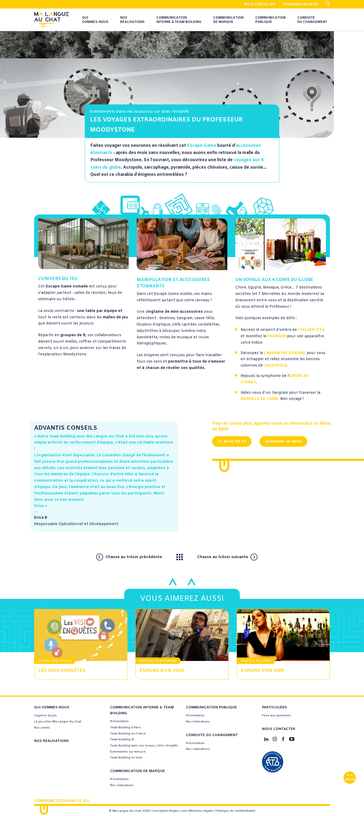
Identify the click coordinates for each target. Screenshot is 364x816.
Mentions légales (201, 811)
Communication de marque (228, 20)
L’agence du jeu (45, 715)
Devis (349, 779)
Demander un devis (300, 4)
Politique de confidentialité (235, 811)
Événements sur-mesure (127, 752)
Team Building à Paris (125, 727)
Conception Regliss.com (169, 811)
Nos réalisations (132, 20)
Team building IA (122, 739)
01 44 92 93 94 (232, 441)
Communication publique (270, 20)
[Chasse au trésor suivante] (264, 556)
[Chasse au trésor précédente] (168, 556)
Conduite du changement (312, 20)
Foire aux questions (276, 715)
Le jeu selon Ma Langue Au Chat (57, 722)
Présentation (119, 721)
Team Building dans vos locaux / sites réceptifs (144, 746)
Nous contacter (259, 4)
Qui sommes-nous (95, 20)
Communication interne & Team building (178, 20)
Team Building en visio (126, 758)
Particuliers (274, 707)
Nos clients (42, 728)
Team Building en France (128, 734)
